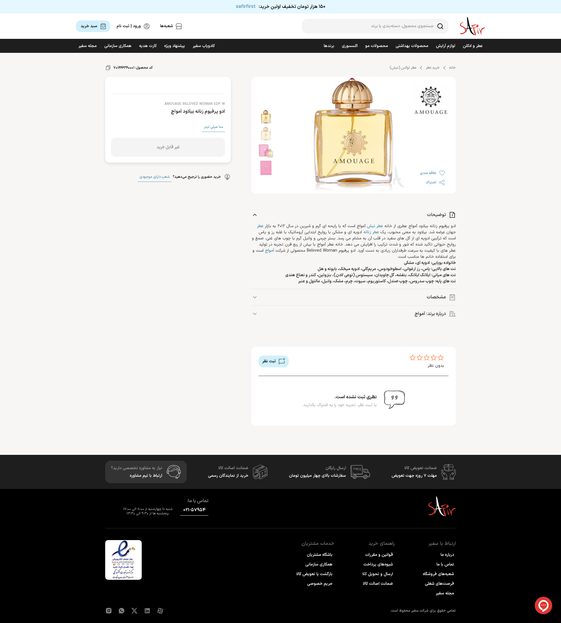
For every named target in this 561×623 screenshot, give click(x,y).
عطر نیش (375, 226)
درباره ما (447, 555)
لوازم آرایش (445, 46)
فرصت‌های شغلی (439, 584)
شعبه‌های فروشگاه (438, 574)
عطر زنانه (371, 232)
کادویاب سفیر (204, 46)
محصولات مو (376, 46)
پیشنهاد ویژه (174, 46)
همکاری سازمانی (117, 46)
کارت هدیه (148, 46)
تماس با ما (445, 564)
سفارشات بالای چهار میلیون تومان (317, 476)
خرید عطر (433, 67)
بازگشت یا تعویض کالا (314, 574)
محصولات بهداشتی (412, 46)
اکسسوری (350, 46)
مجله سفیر (87, 46)
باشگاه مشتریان (320, 555)
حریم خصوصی (320, 584)
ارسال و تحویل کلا (377, 574)
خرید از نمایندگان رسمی (228, 476)
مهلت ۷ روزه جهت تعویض (414, 476)
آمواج (269, 251)
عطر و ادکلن (473, 46)
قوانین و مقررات (379, 555)
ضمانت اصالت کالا (378, 584)
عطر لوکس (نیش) (403, 67)
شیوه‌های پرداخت (378, 564)
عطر (260, 226)
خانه (452, 67)
